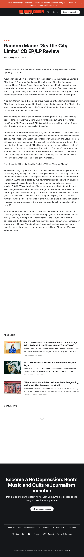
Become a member (70, 12)
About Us (11, 527)
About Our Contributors (27, 527)
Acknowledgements (64, 534)
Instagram (23, 534)
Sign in (55, 12)
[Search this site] (48, 12)
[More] (5, 12)
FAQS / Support (48, 534)
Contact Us (72, 527)
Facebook (29, 534)
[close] (81, 4)
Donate (36, 534)
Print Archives (44, 527)
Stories (7, 40)
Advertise (15, 534)
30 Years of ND (58, 527)
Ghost (68, 550)
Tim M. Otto (9, 58)
